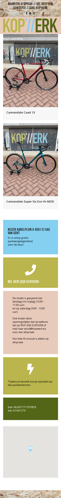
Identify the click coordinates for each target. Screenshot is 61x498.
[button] (30, 448)
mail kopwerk (38, 7)
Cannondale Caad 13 (20, 112)
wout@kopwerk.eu (35, 328)
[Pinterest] (30, 13)
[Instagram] (34, 13)
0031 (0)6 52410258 (31, 325)
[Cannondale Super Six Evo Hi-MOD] (30, 159)
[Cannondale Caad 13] (30, 70)
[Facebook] (26, 13)
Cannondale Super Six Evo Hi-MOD (30, 201)
